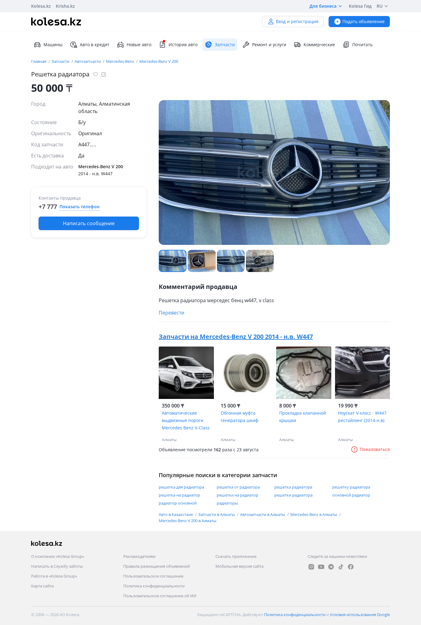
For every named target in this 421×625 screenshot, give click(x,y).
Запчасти (60, 61)
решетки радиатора (293, 495)
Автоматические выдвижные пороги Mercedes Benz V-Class (186, 420)
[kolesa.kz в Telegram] (331, 566)
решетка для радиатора (181, 487)
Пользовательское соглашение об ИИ (159, 596)
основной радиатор (351, 495)
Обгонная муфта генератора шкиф (239, 416)
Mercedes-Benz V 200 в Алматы (187, 520)
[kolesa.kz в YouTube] (321, 566)
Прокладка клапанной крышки (302, 416)
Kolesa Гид (360, 6)
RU (379, 6)
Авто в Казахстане (176, 514)
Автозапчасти (88, 61)
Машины (53, 44)
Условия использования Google (360, 614)
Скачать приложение (235, 556)
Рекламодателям (139, 556)
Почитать (362, 44)
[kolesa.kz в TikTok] (341, 566)
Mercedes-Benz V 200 (158, 61)
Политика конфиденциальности (154, 586)
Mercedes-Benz (120, 61)
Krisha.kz (65, 6)
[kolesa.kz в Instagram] (311, 566)
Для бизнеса (323, 6)
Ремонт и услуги (269, 44)
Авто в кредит (94, 44)
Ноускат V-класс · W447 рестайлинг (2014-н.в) (362, 416)
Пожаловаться (375, 449)
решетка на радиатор (179, 495)
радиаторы (227, 503)
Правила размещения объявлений (156, 566)
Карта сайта (42, 586)
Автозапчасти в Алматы (263, 514)
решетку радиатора (351, 487)
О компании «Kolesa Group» (57, 556)
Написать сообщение (89, 223)
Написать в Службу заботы (57, 566)
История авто (183, 44)
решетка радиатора (293, 487)
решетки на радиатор (237, 495)
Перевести (171, 312)
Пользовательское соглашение (153, 576)
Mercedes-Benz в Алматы (314, 514)
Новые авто (139, 44)
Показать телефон (79, 206)
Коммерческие (319, 44)
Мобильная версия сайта (239, 566)
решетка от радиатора (238, 487)
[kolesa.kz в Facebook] (350, 566)
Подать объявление (363, 21)
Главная (39, 61)
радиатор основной (178, 503)
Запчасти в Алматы (217, 514)
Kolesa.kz (41, 6)
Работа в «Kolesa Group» (54, 576)
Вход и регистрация (297, 21)
